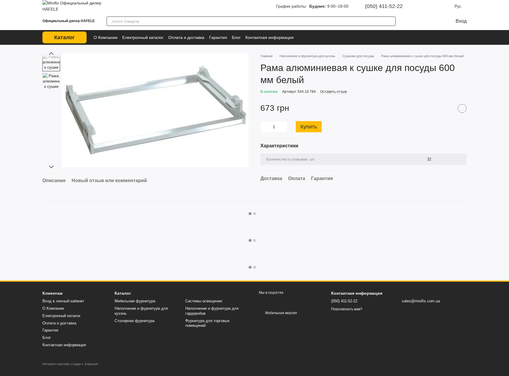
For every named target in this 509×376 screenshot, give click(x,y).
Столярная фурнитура (134, 321)
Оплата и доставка (186, 37)
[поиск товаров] (391, 21)
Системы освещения (203, 301)
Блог (236, 37)
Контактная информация (269, 37)
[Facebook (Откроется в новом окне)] (430, 6)
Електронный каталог (142, 37)
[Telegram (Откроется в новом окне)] (439, 6)
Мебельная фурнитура (135, 301)
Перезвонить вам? (346, 309)
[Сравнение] (410, 21)
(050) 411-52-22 (384, 6)
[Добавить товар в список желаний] (462, 108)
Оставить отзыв (333, 92)
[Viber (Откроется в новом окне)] (447, 6)
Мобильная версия (280, 313)
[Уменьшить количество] (265, 126)
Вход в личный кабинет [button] (63, 301)
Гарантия (218, 37)
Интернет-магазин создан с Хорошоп (70, 364)
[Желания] (422, 21)
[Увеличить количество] (283, 126)
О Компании (106, 37)
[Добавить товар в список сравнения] (447, 108)
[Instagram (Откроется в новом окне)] (422, 6)
